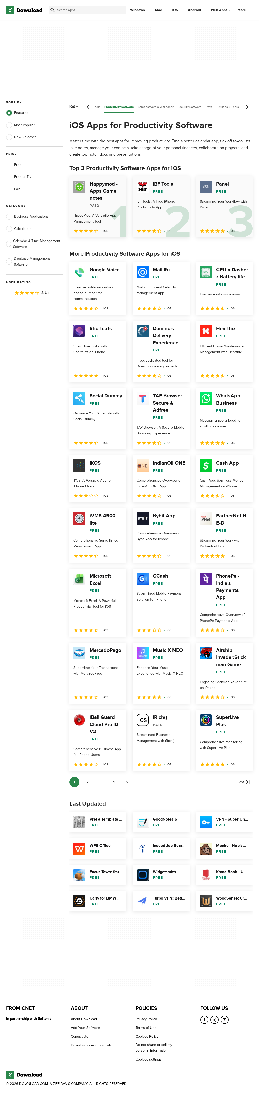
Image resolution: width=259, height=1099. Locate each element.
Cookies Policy (147, 1036)
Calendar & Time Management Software (36, 244)
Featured (21, 113)
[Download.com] (24, 10)
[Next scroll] (247, 107)
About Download (84, 1019)
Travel (209, 107)
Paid (17, 189)
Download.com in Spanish (91, 1045)
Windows (137, 10)
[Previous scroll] (88, 107)
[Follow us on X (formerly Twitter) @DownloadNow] (214, 1020)
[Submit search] (53, 10)
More (242, 10)
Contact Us (79, 1036)
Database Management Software (32, 261)
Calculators (22, 229)
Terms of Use (146, 1028)
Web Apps (219, 10)
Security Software (189, 107)
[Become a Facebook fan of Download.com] (204, 1020)
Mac (158, 10)
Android (194, 10)
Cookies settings (149, 1059)
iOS (175, 10)
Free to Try (22, 177)
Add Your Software (85, 1028)
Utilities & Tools (228, 107)
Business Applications (31, 216)
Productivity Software (119, 107)
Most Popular (24, 125)
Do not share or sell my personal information (154, 1048)
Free (17, 165)
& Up (45, 293)
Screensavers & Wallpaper (156, 107)
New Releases (25, 137)
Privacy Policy (146, 1019)
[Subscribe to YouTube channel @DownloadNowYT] (225, 1020)
